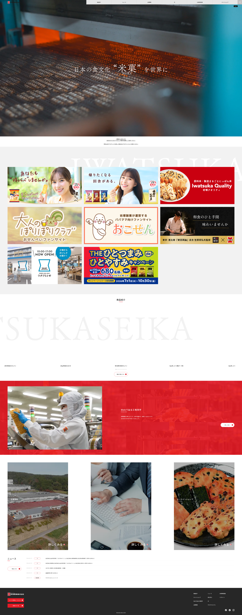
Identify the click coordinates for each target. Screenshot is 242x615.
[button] (118, 369)
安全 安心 (210, 597)
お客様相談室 (223, 593)
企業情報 (196, 605)
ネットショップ (197, 597)
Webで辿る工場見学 (198, 601)
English (236, 6)
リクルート (222, 597)
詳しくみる (55, 544)
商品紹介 (196, 593)
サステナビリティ (212, 605)
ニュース (210, 593)
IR (208, 601)
